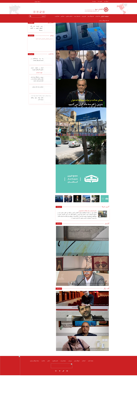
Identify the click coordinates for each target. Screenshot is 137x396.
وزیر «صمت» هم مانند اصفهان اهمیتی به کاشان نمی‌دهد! (36, 28)
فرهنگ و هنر (90, 16)
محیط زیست (76, 16)
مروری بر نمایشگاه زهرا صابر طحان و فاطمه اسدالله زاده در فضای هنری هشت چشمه (37, 79)
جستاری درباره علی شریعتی (37, 86)
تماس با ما (100, 1)
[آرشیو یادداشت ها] (47, 60)
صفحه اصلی (105, 16)
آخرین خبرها (105, 206)
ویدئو (52, 35)
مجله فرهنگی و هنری (103, 20)
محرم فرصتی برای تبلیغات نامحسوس (87, 210)
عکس (62, 16)
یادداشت (51, 54)
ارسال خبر (106, 1)
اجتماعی (97, 16)
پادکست (56, 16)
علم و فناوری (68, 16)
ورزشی (83, 16)
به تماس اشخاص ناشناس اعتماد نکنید (44, 38)
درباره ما (94, 1)
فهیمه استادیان (39, 72)
